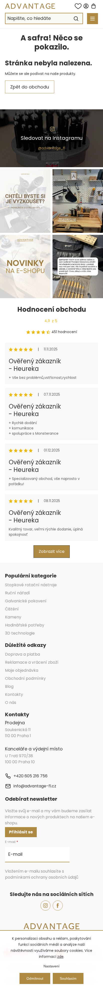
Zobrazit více (51, 551)
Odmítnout (34, 978)
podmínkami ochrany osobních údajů (41, 877)
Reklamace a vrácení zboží (31, 662)
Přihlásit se (21, 832)
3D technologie (20, 633)
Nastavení (52, 966)
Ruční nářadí (17, 593)
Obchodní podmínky (25, 678)
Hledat (76, 19)
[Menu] (92, 18)
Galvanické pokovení (25, 601)
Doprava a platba (22, 654)
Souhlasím (68, 978)
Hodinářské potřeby (24, 625)
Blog (9, 686)
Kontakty (14, 694)
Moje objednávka (21, 670)
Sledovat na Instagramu (51, 138)
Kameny (13, 617)
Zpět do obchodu (29, 87)
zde (60, 956)
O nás (10, 702)
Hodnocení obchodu (51, 309)
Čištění (12, 609)
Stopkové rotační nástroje (31, 585)
